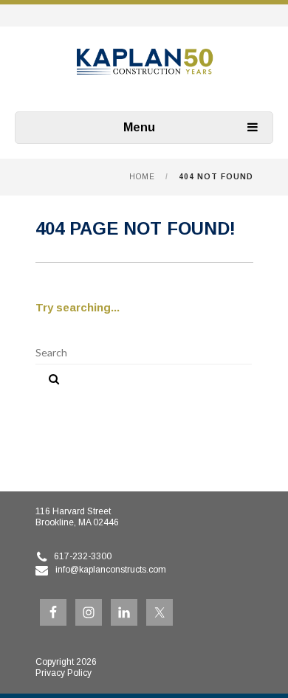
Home (142, 177)
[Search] (48, 376)
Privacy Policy (63, 673)
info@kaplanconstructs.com (110, 569)
